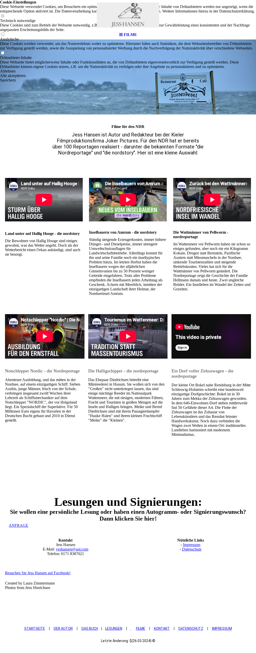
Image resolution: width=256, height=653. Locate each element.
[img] (128, 14)
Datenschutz (192, 549)
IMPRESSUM (222, 629)
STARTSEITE (34, 629)
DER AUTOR (63, 629)
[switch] (2, 53)
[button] (128, 71)
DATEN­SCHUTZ (190, 629)
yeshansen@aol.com (72, 549)
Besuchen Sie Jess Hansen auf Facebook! (37, 573)
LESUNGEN (113, 629)
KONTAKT (162, 629)
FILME (140, 629)
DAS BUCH (90, 629)
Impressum (191, 545)
